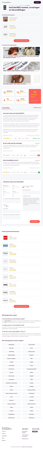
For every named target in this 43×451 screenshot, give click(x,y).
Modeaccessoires (31, 351)
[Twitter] (35, 431)
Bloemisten (11, 400)
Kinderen (11, 372)
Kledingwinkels (21, 5)
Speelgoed (32, 386)
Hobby (31, 379)
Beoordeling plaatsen (24, 432)
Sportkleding (11, 351)
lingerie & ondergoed (13, 328)
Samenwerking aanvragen (25, 435)
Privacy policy (29, 446)
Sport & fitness (11, 368)
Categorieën (11, 5)
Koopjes (31, 407)
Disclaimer (24, 446)
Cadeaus (11, 386)
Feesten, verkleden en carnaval (11, 393)
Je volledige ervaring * (27, 195)
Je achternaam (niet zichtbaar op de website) (11, 214)
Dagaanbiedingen (11, 355)
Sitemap (3, 440)
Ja (4, 206)
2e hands (11, 410)
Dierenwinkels (11, 365)
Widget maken (25, 438)
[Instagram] (37, 431)
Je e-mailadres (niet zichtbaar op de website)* (11, 198)
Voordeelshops (31, 393)
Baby (32, 358)
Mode (16, 5)
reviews (8, 336)
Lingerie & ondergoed (11, 403)
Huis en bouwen (11, 375)
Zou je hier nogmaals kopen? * (28, 186)
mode (20, 327)
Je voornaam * (5, 208)
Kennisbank (4, 435)
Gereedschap (11, 379)
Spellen (31, 410)
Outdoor (31, 372)
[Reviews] (6, 2)
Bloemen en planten (31, 389)
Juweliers (31, 362)
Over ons (4, 431)
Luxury (11, 396)
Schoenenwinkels (31, 344)
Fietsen (31, 365)
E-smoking (32, 396)
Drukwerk (11, 362)
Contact (3, 433)
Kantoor (11, 389)
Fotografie (32, 375)
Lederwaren (11, 348)
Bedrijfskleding (11, 414)
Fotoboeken (31, 400)
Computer (31, 382)
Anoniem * (5, 204)
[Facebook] (33, 431)
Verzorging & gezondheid (31, 368)
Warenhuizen (31, 414)
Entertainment (31, 417)
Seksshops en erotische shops (11, 382)
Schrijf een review (37, 107)
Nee (8, 206)
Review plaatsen (34, 221)
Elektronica (32, 355)
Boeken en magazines (11, 358)
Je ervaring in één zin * (27, 189)
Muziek (11, 407)
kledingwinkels (5, 328)
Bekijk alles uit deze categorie (21, 40)
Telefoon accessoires (31, 403)
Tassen (31, 348)
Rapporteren (37, 143)
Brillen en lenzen (11, 417)
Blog (3, 438)
